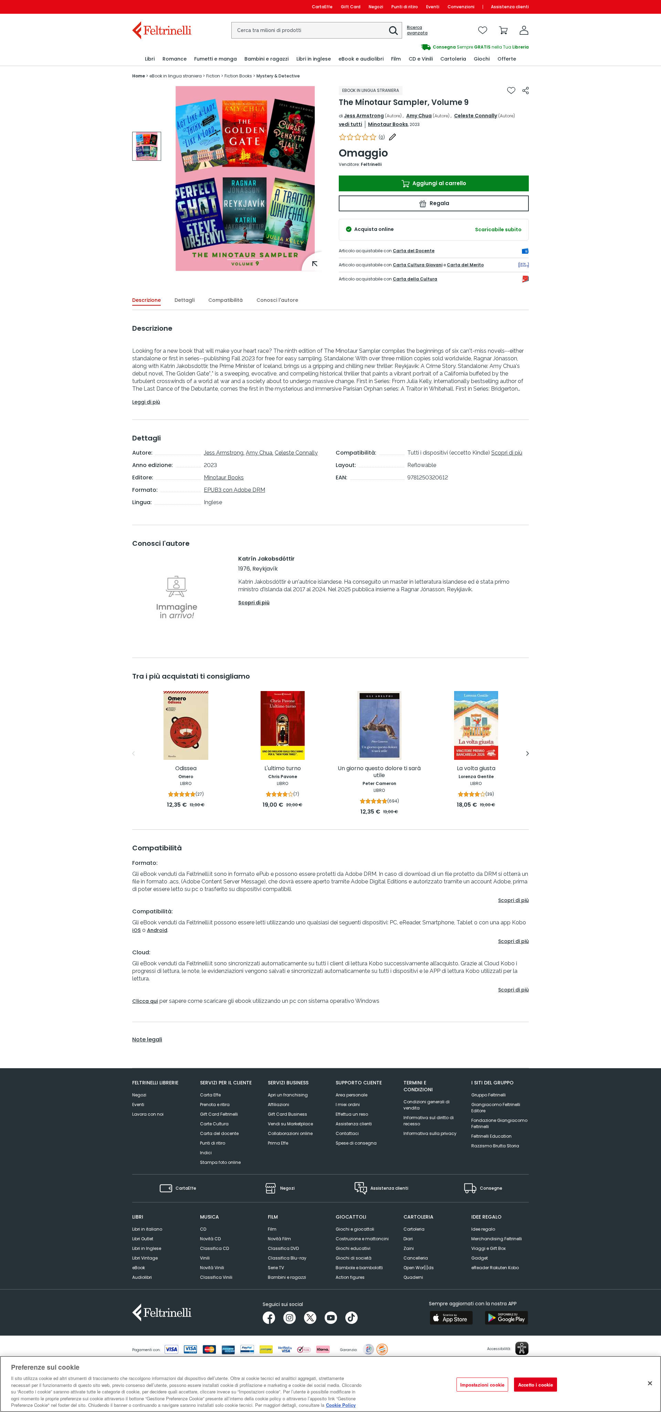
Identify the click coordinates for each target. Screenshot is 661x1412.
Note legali (147, 1039)
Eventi (432, 7)
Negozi (376, 7)
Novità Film (279, 1239)
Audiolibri (142, 1277)
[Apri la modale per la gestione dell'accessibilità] (522, 1348)
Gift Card (350, 7)
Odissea (186, 768)
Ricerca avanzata (417, 30)
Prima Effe (278, 1143)
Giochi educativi (353, 1248)
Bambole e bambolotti (359, 1268)
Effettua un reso (352, 1114)
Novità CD (210, 1239)
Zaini (408, 1248)
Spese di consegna (356, 1143)
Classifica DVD (283, 1248)
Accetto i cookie (535, 1384)
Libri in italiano (147, 1229)
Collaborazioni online (290, 1133)
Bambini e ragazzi (287, 1277)
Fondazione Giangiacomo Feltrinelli (499, 1123)
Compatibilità (225, 300)
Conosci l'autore (277, 300)
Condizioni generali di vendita (426, 1105)
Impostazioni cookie (482, 1384)
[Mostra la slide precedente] (133, 754)
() (382, 137)
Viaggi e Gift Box (488, 1248)
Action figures (350, 1277)
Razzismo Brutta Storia (495, 1146)
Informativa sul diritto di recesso (428, 1121)
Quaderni (413, 1277)
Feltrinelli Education (491, 1136)
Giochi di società (353, 1258)
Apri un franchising (288, 1095)
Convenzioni (461, 7)
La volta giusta (476, 768)
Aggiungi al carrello (438, 183)
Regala (438, 203)
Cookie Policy (341, 1405)
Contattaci (347, 1133)
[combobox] (316, 30)
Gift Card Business (287, 1114)
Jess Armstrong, (224, 452)
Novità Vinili (212, 1268)
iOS (136, 930)
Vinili (205, 1258)
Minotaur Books (388, 124)
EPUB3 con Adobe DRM (234, 490)
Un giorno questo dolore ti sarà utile (379, 772)
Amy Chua (419, 115)
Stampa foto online (220, 1162)
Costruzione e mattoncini (362, 1239)
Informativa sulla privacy (430, 1133)
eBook (138, 1268)
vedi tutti (350, 124)
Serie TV (276, 1268)
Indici (206, 1153)
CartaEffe (322, 7)
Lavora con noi (148, 1114)
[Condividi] (525, 90)
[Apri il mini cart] (503, 30)
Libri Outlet (142, 1239)
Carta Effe (210, 1095)
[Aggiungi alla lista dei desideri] (511, 90)
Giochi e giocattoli (355, 1229)
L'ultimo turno (282, 768)
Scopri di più (506, 452)
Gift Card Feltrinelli (219, 1114)
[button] (393, 30)
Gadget (479, 1258)
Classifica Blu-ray (287, 1258)
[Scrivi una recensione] (392, 137)
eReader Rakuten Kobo (495, 1268)
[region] (330, 1384)
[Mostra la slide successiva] (527, 754)
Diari (408, 1239)
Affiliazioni (278, 1104)
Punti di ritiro (404, 7)
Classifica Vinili (216, 1277)
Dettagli (185, 300)
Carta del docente (219, 1133)
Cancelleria (415, 1258)
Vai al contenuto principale (161, 6)
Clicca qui (145, 1001)
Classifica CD (214, 1248)
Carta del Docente (413, 251)
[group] (429, 47)
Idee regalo (483, 1229)
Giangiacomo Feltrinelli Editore (495, 1108)
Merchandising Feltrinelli (496, 1239)
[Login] (524, 30)
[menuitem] (149, 59)
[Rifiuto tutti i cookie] (650, 1383)
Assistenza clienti (510, 7)
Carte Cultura (214, 1124)
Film (272, 1229)
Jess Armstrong (364, 115)
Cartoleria (413, 1229)
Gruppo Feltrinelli (488, 1095)
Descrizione (146, 300)
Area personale (351, 1095)
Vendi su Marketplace (290, 1124)
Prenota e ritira (215, 1104)
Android (157, 930)
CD (203, 1229)
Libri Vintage (145, 1258)
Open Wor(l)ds (418, 1268)
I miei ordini (348, 1104)
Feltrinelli (371, 164)
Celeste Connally (475, 115)
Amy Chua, (259, 452)
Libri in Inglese (146, 1248)
